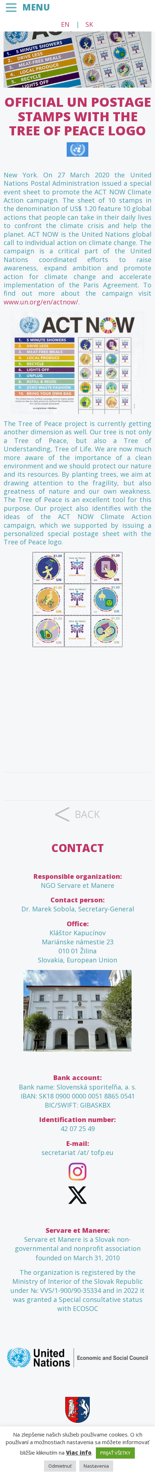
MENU (36, 7)
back (87, 814)
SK (89, 24)
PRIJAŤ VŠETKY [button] (115, 1453)
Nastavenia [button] (96, 1466)
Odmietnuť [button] (60, 1466)
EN (65, 24)
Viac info (79, 1452)
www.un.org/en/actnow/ (41, 302)
